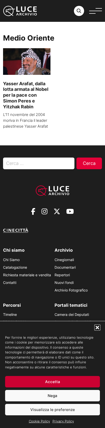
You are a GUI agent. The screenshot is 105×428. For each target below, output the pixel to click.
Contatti (9, 282)
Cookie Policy (39, 421)
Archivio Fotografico (71, 290)
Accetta (52, 381)
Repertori (62, 275)
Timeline (10, 314)
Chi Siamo (11, 260)
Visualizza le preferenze (52, 409)
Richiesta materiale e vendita (27, 275)
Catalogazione (15, 267)
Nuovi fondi (64, 282)
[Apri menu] (95, 11)
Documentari (65, 267)
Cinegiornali (64, 260)
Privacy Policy (63, 421)
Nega (52, 395)
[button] (97, 327)
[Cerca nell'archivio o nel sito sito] (79, 11)
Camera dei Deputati (72, 314)
